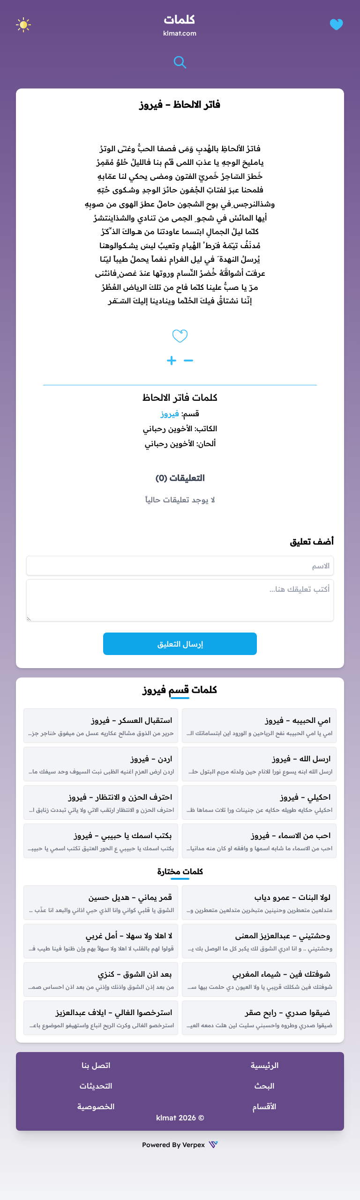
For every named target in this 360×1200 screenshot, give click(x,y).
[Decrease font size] (188, 360)
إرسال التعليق (180, 643)
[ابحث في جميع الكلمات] (180, 62)
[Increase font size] (171, 360)
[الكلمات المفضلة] (336, 24)
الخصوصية (95, 1106)
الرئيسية (264, 1065)
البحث (264, 1085)
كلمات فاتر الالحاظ (180, 397)
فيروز (170, 413)
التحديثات (96, 1085)
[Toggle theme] (23, 24)
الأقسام (264, 1106)
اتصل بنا (96, 1065)
